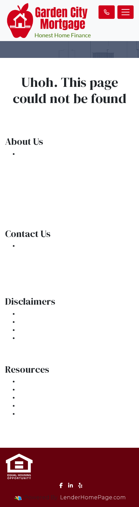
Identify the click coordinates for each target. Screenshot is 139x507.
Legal (26, 314)
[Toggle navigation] (125, 12)
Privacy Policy (38, 322)
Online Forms (38, 406)
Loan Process (37, 389)
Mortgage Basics (42, 398)
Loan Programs (40, 381)
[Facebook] (61, 485)
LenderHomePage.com (93, 497)
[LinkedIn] (70, 485)
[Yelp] (80, 485)
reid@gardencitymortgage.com (63, 270)
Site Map (31, 338)
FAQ (24, 414)
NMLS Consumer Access (52, 202)
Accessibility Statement (51, 330)
